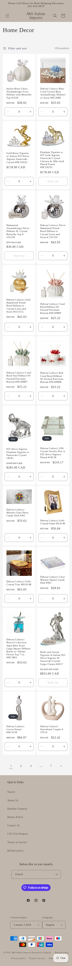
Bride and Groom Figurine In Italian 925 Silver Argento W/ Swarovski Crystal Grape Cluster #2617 (53, 658)
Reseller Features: (17, 808)
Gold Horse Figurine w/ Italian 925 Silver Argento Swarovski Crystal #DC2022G (17, 158)
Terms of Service (17, 842)
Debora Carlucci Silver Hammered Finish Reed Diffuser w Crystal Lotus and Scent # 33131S (53, 231)
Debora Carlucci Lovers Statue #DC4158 (15, 729)
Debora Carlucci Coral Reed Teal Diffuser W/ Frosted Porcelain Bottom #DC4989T (18, 377)
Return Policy (15, 817)
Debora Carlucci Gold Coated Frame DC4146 (52, 522)
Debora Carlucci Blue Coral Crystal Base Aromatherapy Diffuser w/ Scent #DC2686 (52, 93)
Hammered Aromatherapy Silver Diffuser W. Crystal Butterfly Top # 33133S (17, 231)
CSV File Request (17, 833)
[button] (7, 16)
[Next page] (61, 766)
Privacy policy (18, 958)
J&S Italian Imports (21, 952)
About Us (12, 800)
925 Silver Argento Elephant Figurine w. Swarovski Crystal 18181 (18, 453)
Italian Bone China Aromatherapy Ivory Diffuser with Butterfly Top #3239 (19, 93)
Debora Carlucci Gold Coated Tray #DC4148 (18, 583)
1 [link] (11, 765)
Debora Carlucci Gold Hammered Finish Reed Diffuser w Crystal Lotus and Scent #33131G (18, 305)
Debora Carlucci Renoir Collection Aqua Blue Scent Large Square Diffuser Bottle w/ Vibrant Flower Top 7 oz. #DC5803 (18, 648)
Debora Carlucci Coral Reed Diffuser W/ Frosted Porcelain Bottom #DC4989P (52, 308)
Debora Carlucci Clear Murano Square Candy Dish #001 (52, 580)
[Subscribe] (56, 874)
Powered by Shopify (42, 952)
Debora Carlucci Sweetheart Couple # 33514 (51, 729)
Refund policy (15, 850)
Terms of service (37, 958)
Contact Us (13, 825)
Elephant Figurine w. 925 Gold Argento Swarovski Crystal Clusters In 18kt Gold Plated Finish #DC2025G (52, 160)
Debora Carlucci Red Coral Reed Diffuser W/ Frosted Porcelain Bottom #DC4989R (52, 378)
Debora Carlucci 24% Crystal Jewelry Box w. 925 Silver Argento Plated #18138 (53, 453)
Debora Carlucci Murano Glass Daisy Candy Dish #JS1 (17, 512)
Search (11, 792)
